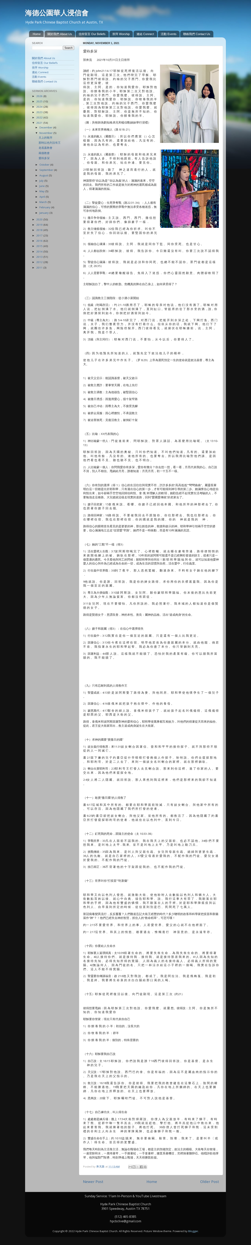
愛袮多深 (44, 158)
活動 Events (168, 34)
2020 (39, 219)
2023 (39, 112)
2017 (39, 235)
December (46, 127)
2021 (39, 122)
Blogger (193, 1231)
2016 (39, 241)
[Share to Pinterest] (145, 1167)
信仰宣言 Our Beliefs (92, 34)
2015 (39, 246)
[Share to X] (138, 1167)
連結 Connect (145, 34)
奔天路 (100, 1166)
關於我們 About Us (59, 34)
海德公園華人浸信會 (57, 12)
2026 (39, 96)
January (44, 213)
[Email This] (130, 1167)
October (44, 164)
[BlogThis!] (134, 1167)
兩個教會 (44, 153)
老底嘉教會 (45, 148)
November (46, 133)
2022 (39, 117)
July (41, 180)
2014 (39, 251)
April (42, 196)
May (42, 191)
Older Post (209, 1181)
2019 (39, 224)
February (45, 207)
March (43, 202)
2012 (39, 262)
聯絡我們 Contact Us (196, 34)
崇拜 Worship (121, 34)
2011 (39, 267)
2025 (39, 101)
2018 (39, 230)
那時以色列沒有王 (50, 142)
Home (37, 34)
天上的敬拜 (45, 137)
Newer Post (93, 1181)
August (44, 175)
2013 (39, 257)
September (46, 170)
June (42, 186)
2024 (39, 106)
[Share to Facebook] (141, 1167)
